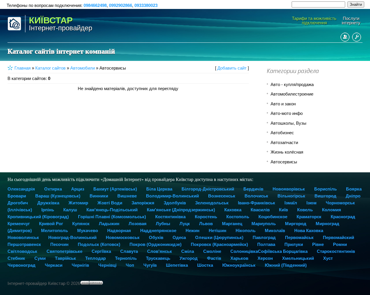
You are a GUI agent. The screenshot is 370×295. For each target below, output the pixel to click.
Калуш (70, 209)
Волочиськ (256, 195)
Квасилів (260, 209)
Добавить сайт (232, 68)
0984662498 (95, 5)
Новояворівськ (289, 188)
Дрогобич (18, 202)
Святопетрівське (64, 251)
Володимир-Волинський (172, 195)
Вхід (356, 37)
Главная (22, 68)
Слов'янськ (159, 251)
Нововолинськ (23, 237)
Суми (40, 258)
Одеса (179, 237)
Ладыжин (109, 223)
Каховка (232, 209)
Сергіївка (101, 251)
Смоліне (212, 251)
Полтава (266, 244)
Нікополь (246, 230)
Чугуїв (150, 265)
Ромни (340, 244)
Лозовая (138, 223)
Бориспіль (325, 188)
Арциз (77, 188)
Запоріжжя (143, 202)
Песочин (59, 244)
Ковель (305, 209)
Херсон (265, 258)
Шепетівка (177, 265)
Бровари (17, 195)
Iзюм (311, 202)
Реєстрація (345, 37)
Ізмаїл (290, 202)
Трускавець (158, 258)
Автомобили (82, 68)
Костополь (237, 216)
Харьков (239, 258)
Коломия (331, 209)
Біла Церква (159, 188)
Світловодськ (22, 251)
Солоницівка (244, 251)
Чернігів (80, 265)
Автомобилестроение (292, 94)
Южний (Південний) (286, 265)
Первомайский (338, 237)
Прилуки (293, 244)
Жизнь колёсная (287, 152)
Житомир (78, 202)
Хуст (328, 258)
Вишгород (325, 195)
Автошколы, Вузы (288, 123)
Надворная (119, 230)
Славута (129, 251)
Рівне (318, 244)
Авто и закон (283, 103)
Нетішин (217, 230)
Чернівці (107, 265)
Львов (206, 223)
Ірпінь (47, 209)
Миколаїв (275, 230)
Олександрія (21, 188)
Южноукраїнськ (239, 265)
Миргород (295, 223)
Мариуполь (263, 223)
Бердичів (253, 188)
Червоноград (22, 265)
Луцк (185, 223)
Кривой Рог (51, 223)
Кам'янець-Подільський (112, 209)
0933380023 (146, 5)
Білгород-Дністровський (208, 188)
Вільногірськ (291, 195)
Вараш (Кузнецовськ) (57, 195)
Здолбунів (175, 202)
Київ (283, 209)
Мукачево (87, 230)
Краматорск (309, 216)
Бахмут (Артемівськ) (115, 188)
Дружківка (48, 202)
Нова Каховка (308, 230)
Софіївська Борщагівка (283, 251)
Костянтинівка (170, 216)
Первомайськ (299, 237)
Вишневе (127, 195)
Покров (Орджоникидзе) (156, 244)
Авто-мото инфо (287, 113)
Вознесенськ (221, 195)
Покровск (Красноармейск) (219, 244)
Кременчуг (19, 223)
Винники (99, 195)
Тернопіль (126, 258)
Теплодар (95, 258)
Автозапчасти (284, 142)
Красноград (343, 216)
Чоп (130, 265)
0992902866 (120, 5)
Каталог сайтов (50, 68)
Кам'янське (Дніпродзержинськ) (181, 209)
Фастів (214, 258)
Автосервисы (284, 161)
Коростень (206, 216)
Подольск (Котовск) (99, 244)
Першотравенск (24, 244)
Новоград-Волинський (72, 237)
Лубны (163, 223)
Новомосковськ (123, 237)
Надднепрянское (158, 230)
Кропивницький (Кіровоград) (38, 216)
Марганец (232, 223)
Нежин (192, 230)
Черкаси (53, 265)
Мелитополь (54, 230)
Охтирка (53, 188)
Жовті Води (109, 202)
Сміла (187, 251)
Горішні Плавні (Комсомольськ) (112, 216)
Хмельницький (298, 258)
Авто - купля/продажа (292, 84)
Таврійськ (65, 258)
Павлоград (264, 237)
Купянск (81, 223)
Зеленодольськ (212, 202)
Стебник (16, 258)
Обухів (156, 237)
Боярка (354, 188)
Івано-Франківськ (256, 202)
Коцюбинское (272, 216)
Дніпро (353, 195)
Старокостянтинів (336, 251)
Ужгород (189, 258)
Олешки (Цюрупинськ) (219, 237)
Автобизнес (282, 132)
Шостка (205, 265)
